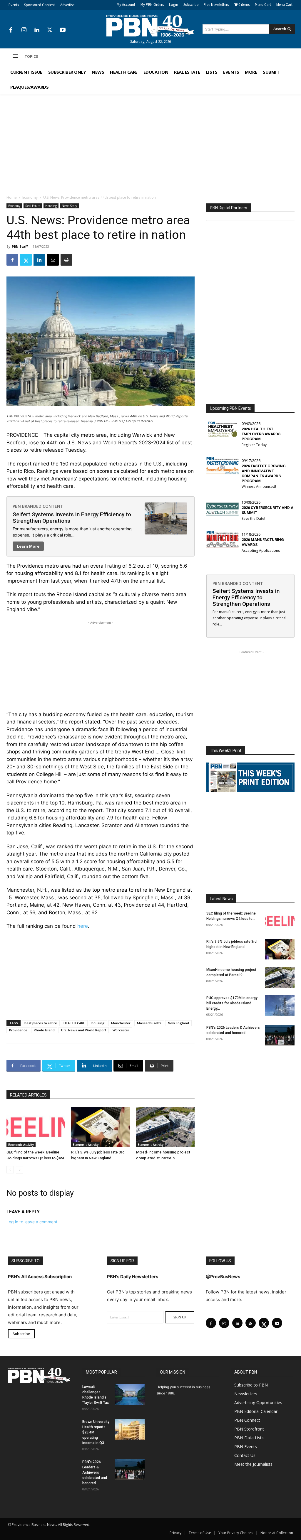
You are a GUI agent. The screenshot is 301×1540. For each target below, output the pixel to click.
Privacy (175, 1532)
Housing (51, 206)
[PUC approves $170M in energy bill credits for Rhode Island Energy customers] (280, 1005)
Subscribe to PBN (251, 1385)
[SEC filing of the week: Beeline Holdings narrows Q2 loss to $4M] (35, 1127)
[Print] (66, 260)
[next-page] (19, 1169)
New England (178, 1023)
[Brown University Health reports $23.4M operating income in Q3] (130, 1429)
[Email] (53, 260)
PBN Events (245, 1446)
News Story (69, 206)
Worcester (121, 1030)
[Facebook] (11, 30)
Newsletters (245, 1393)
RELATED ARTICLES (28, 1095)
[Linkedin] (37, 30)
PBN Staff (20, 246)
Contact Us (244, 1455)
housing (98, 1023)
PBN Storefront (249, 1429)
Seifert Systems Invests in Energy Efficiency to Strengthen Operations (72, 517)
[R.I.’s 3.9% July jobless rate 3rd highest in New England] (100, 1127)
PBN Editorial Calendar (255, 1411)
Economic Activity (21, 1145)
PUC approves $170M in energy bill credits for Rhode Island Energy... (231, 1003)
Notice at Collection (276, 1532)
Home (11, 197)
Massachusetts (149, 1023)
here (82, 926)
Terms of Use (200, 1532)
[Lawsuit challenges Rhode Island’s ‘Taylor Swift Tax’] (130, 1394)
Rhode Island (44, 1030)
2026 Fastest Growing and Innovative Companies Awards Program (264, 473)
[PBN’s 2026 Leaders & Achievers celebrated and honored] (280, 1035)
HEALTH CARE (74, 1023)
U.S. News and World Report (83, 1030)
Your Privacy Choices (235, 1532)
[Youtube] (63, 30)
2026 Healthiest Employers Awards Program (261, 434)
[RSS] (250, 1323)
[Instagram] (24, 30)
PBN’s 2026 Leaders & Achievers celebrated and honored (94, 1472)
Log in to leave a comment (31, 1221)
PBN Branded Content (38, 506)
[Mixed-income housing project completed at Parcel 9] (165, 1127)
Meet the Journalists (253, 1464)
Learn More (28, 546)
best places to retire (40, 1023)
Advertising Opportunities (258, 1402)
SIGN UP (179, 1317)
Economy (30, 197)
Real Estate (32, 206)
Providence (18, 1030)
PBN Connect (247, 1420)
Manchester (121, 1023)
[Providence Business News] (150, 26)
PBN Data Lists (249, 1438)
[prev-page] (10, 1169)
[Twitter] (50, 30)
